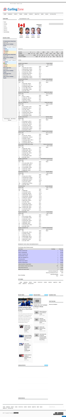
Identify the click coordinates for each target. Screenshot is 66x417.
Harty (24, 96)
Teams (20, 14)
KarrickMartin (38, 36)
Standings (11, 44)
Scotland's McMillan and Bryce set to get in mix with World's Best (28, 337)
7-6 (40, 137)
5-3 (40, 83)
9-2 (40, 181)
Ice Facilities (53, 14)
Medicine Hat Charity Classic (23, 92)
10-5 (41, 196)
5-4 (40, 108)
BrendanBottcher (21, 36)
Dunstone (25, 152)
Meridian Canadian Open (22, 158)
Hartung (24, 121)
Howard (24, 85)
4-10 (40, 179)
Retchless (25, 67)
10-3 (41, 197)
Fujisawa (6, 51)
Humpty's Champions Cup (23, 227)
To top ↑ (64, 416)
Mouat (24, 235)
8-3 (40, 121)
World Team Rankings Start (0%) (52, 272)
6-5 (40, 135)
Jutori (6, 66)
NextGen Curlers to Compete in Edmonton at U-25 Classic (27, 356)
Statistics (5, 28)
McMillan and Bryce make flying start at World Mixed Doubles (25, 309)
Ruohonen (25, 112)
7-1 (40, 67)
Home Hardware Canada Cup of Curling (25, 144)
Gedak (24, 98)
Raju (6, 63)
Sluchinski (25, 126)
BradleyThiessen (33, 36)
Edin (24, 223)
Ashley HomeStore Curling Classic (24, 131)
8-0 (40, 138)
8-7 (40, 76)
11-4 (41, 85)
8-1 (40, 109)
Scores (25, 14)
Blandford (25, 137)
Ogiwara (6, 61)
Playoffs (4, 45)
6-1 (40, 177)
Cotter (24, 135)
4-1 (40, 237)
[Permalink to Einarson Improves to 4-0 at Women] (36, 312)
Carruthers (25, 70)
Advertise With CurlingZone (58, 414)
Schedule (5, 24)
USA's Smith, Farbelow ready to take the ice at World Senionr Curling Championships (27, 347)
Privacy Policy (60, 412)
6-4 (40, 124)
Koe (23, 90)
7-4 (40, 111)
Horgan (24, 76)
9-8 (40, 151)
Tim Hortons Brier (21, 186)
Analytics (37, 14)
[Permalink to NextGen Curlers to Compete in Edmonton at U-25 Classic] (21, 355)
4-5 (40, 106)
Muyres (24, 100)
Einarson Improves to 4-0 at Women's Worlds (43, 313)
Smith (24, 74)
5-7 (40, 148)
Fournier (24, 72)
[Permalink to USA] (21, 344)
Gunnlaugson (25, 86)
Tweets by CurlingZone (53, 304)
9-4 (40, 86)
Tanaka (6, 53)
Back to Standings (21, 275)
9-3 (40, 69)
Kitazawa (6, 50)
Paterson (24, 128)
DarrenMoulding (27, 36)
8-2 (40, 128)
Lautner (24, 176)
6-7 (40, 72)
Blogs (47, 14)
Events (15, 14)
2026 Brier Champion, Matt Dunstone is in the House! (43, 320)
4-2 (40, 87)
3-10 (40, 154)
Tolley (24, 141)
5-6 (40, 100)
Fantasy (31, 14)
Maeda (6, 64)
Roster (5, 22)
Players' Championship (22, 211)
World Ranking (6, 32)
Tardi (24, 233)
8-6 (40, 152)
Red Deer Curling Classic (23, 116)
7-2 (40, 98)
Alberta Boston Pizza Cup (23, 171)
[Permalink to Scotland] (21, 336)
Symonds (24, 196)
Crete (24, 199)
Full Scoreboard (7, 118)
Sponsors (5, 30)
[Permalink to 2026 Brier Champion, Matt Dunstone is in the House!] (36, 319)
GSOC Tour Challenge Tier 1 (23, 102)
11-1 (41, 73)
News (42, 14)
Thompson (25, 77)
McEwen (24, 150)
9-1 (40, 122)
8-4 (40, 163)
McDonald (25, 69)
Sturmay (24, 124)
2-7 (40, 77)
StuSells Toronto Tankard (22, 63)
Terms (56, 412)
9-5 (40, 150)
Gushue (24, 151)
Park (6, 48)
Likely (24, 193)
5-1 (40, 112)
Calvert (24, 87)
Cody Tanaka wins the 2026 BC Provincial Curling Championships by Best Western (43, 337)
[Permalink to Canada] (21, 326)
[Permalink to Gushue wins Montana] (36, 328)
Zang (24, 83)
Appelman (25, 179)
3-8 (40, 183)
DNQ (22, 64)
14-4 (41, 193)
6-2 (40, 96)
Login (21, 3)
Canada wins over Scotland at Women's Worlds (40, 305)
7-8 (40, 157)
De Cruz (24, 166)
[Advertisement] (9, 98)
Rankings (10, 14)
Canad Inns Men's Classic (23, 79)
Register (18, 3)
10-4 (41, 180)
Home (5, 14)
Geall (24, 138)
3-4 (40, 70)
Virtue (24, 125)
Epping (24, 148)
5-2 (40, 113)
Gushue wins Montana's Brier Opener (42, 328)
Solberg (24, 197)
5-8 (40, 206)
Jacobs (24, 89)
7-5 (40, 89)
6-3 (40, 74)
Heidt (24, 99)
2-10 (40, 192)
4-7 (40, 142)
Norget (24, 122)
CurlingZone (16, 412)
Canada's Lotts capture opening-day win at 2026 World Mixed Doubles (27, 328)
